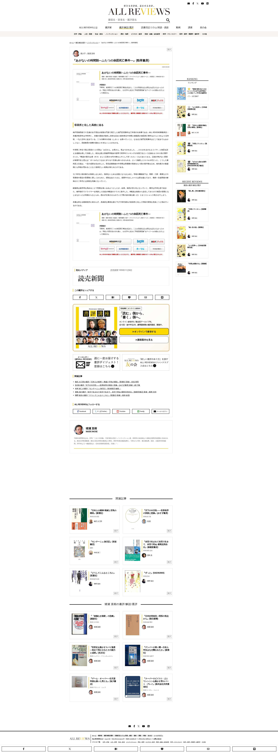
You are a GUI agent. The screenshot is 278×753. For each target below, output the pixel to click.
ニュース (107, 739)
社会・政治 (99, 34)
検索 (168, 20)
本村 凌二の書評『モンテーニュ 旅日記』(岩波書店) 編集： (98, 389)
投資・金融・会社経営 (152, 34)
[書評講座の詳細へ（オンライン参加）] (96, 328)
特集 (144, 735)
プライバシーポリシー (144, 739)
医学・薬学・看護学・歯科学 (189, 34)
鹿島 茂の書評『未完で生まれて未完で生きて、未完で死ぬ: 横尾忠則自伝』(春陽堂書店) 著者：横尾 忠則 (115, 392)
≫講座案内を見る (144, 339)
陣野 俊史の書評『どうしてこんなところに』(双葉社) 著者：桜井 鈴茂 (102, 395)
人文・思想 (88, 34)
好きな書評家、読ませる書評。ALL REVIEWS (139, 10)
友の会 (203, 27)
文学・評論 (78, 34)
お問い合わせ (157, 739)
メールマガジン (162, 411)
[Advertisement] (100, 475)
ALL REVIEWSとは (88, 27)
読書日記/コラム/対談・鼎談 (155, 27)
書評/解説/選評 (126, 27)
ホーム (72, 42)
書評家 (108, 27)
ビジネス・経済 (136, 34)
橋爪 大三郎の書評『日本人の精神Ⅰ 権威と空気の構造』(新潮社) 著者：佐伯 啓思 (107, 382)
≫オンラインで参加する (144, 331)
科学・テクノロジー (170, 34)
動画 (178, 27)
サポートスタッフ (131, 739)
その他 (204, 34)
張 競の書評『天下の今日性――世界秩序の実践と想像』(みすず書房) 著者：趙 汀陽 (107, 385)
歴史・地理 (124, 34)
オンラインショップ (118, 739)
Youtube (122, 411)
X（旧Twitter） (102, 411)
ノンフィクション (112, 34)
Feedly (142, 411)
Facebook (82, 411)
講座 (190, 27)
